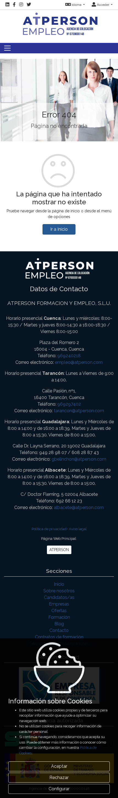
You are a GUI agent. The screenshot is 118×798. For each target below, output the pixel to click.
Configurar (59, 788)
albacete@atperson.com (79, 507)
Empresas (59, 604)
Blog (59, 623)
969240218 (69, 355)
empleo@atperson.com (79, 362)
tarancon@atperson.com (79, 410)
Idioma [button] (76, 5)
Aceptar (59, 766)
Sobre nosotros (59, 590)
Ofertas (59, 610)
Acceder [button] (103, 5)
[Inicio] (59, 23)
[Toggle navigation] (7, 48)
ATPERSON (59, 549)
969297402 (69, 404)
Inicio (59, 584)
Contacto (59, 630)
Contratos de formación (59, 637)
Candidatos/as (59, 597)
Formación (59, 617)
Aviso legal (78, 529)
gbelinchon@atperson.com (79, 459)
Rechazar (59, 777)
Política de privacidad (49, 529)
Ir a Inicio (59, 229)
